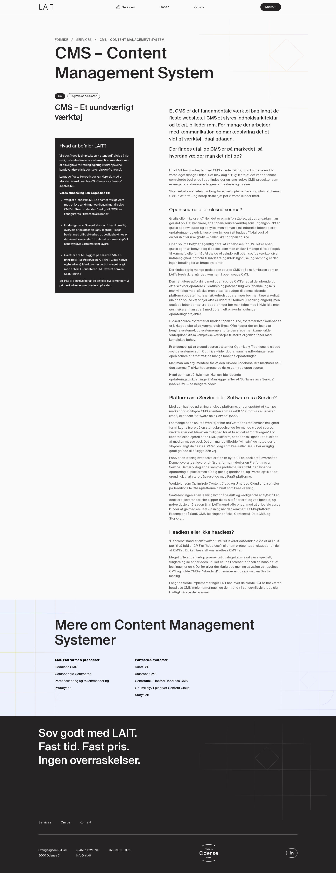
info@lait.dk (83, 855)
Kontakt (85, 822)
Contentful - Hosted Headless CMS (161, 681)
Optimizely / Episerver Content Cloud (162, 688)
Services (83, 40)
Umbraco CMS (145, 674)
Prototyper (63, 688)
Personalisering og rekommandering (82, 681)
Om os (65, 822)
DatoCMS (142, 667)
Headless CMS (66, 667)
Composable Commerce (73, 674)
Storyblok (142, 695)
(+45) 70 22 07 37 (88, 850)
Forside (61, 40)
